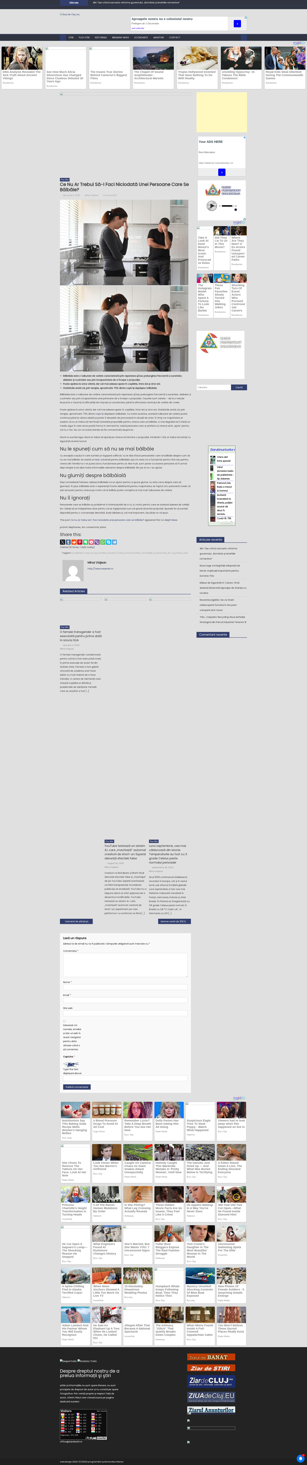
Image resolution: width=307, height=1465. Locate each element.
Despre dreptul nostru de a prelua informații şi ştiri (89, 1373)
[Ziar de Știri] (211, 1367)
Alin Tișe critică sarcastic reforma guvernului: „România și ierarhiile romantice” (136, 2)
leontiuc (103, 552)
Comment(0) (110, 195)
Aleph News (171, 520)
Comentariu (71, 951)
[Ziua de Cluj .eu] (211, 1397)
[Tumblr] (68, 542)
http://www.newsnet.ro (100, 568)
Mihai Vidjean (91, 195)
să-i (170, 552)
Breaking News (120, 37)
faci (96, 552)
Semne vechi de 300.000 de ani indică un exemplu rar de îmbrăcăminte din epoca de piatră (176, 921)
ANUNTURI (158, 37)
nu (154, 552)
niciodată (147, 552)
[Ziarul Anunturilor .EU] (188, 1442)
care (86, 552)
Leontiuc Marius (115, 1461)
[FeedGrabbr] (221, 524)
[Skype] (108, 542)
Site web (68, 1008)
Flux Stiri (84, 37)
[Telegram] (114, 542)
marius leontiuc (133, 552)
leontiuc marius (116, 552)
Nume (67, 982)
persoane (161, 552)
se (174, 552)
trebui (179, 552)
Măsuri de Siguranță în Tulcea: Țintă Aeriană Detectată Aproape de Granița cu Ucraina (223, 588)
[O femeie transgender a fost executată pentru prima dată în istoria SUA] (81, 610)
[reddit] (74, 542)
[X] (62, 542)
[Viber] (97, 542)
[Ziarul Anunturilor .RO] (211, 1410)
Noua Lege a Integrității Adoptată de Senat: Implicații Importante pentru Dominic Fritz (220, 570)
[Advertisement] (222, 112)
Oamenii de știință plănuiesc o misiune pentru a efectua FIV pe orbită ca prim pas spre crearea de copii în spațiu (79, 921)
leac (97, 459)
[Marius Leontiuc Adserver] (188, 1420)
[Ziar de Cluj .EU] (211, 1381)
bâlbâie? (78, 552)
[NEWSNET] (211, 1431)
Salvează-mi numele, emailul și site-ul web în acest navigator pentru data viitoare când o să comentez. (72, 1037)
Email (67, 995)
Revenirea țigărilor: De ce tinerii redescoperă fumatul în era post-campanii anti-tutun (219, 605)
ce (91, 552)
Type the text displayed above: (72, 1071)
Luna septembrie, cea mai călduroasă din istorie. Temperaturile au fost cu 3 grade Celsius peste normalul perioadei (168, 854)
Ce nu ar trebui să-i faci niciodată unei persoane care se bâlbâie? (107, 520)
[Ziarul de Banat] (211, 1356)
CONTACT (174, 37)
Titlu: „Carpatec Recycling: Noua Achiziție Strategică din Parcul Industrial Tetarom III (223, 619)
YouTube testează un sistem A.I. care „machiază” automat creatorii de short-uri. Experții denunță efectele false (125, 852)
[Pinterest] (79, 542)
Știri (71, 37)
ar (72, 552)
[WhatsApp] (102, 542)
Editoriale (101, 37)
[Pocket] (91, 542)
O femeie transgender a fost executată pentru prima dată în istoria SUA (81, 636)
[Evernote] (85, 542)
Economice (141, 37)
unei (185, 552)
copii (98, 413)
